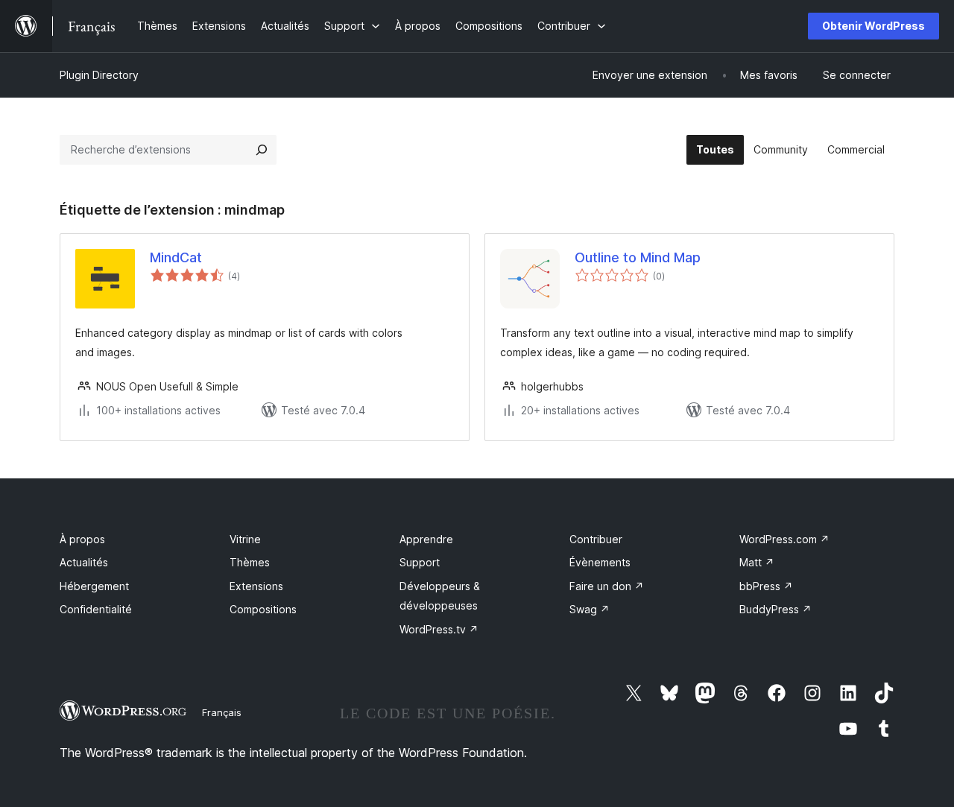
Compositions (263, 609)
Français (221, 712)
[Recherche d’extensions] (262, 150)
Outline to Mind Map (638, 257)
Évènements (600, 562)
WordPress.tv (438, 629)
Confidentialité (96, 609)
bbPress (766, 586)
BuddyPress (775, 609)
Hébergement (94, 586)
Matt (756, 562)
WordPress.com (784, 539)
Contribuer (595, 539)
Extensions (256, 586)
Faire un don (606, 586)
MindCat (176, 257)
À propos (82, 539)
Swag (589, 609)
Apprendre (426, 539)
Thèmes (250, 562)
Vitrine (245, 539)
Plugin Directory (99, 75)
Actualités (84, 562)
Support (419, 562)
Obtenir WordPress (873, 25)
